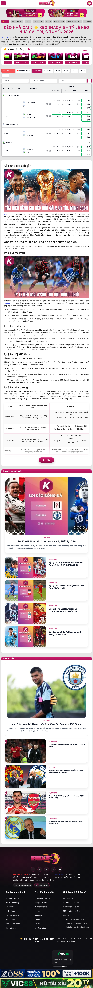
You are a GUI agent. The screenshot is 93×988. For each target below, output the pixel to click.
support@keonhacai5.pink (81, 923)
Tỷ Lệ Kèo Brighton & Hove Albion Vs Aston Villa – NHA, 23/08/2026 (66, 563)
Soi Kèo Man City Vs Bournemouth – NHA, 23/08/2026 (66, 633)
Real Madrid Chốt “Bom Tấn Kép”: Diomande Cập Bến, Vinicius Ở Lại (66, 822)
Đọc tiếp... (47, 460)
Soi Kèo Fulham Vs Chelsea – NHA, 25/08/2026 (46, 541)
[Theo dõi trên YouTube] (60, 869)
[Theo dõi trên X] (46, 869)
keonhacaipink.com (81, 927)
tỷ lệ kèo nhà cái (58, 874)
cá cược (7, 303)
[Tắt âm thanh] (89, 81)
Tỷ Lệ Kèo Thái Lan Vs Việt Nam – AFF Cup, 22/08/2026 (66, 586)
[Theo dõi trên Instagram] (39, 869)
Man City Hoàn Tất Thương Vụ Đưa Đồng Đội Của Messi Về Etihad (47, 724)
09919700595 (78, 919)
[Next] (85, 56)
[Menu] (3, 3)
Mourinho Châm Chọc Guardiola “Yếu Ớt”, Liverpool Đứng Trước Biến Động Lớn (66, 771)
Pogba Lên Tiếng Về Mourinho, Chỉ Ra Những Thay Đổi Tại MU (67, 745)
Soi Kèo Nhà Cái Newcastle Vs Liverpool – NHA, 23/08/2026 (63, 610)
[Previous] (8, 56)
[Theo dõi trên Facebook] (33, 869)
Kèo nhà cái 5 (6, 37)
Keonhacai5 (9, 214)
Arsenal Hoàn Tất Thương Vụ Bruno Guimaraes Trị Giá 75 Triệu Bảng (66, 797)
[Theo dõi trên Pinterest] (53, 869)
